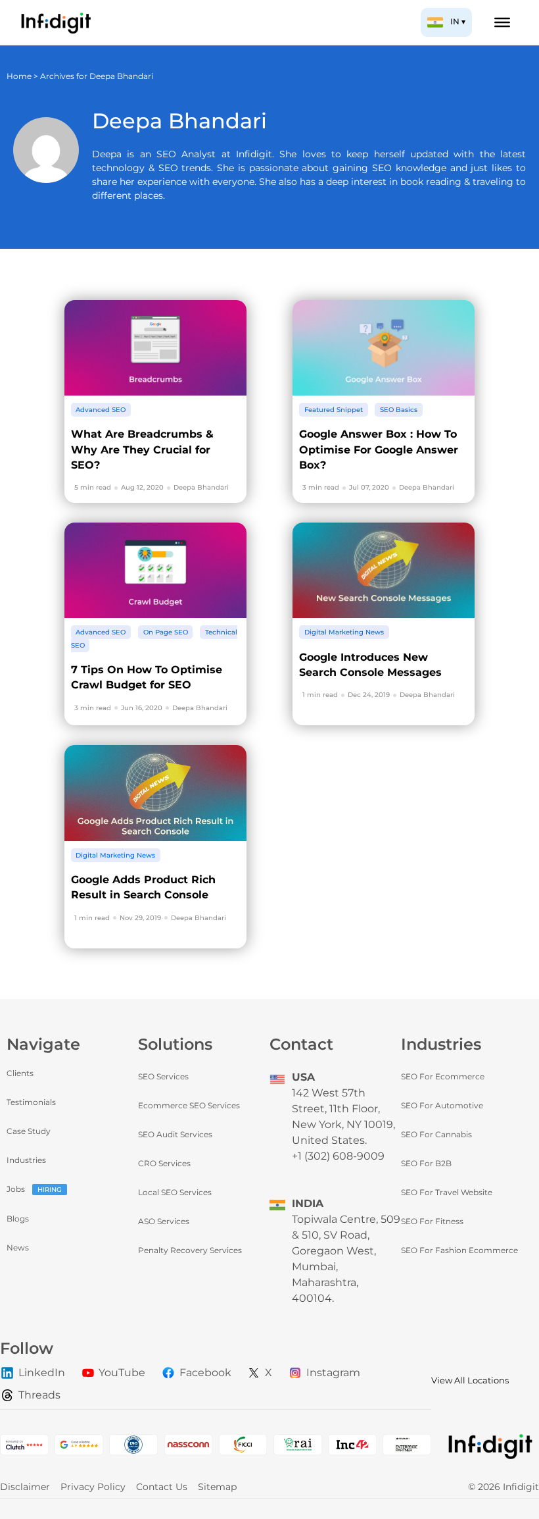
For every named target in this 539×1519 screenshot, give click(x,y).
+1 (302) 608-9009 (338, 1156)
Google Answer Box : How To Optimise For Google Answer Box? (378, 449)
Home (19, 76)
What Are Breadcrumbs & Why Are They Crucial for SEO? (142, 449)
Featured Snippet (333, 409)
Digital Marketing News (344, 632)
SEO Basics (398, 409)
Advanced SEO (101, 409)
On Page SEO (165, 632)
